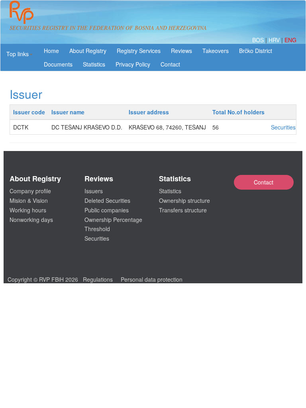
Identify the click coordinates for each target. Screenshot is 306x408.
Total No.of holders (238, 112)
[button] (19, 54)
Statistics (94, 64)
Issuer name (67, 112)
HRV (275, 40)
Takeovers (215, 51)
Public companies (106, 210)
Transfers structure (183, 210)
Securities (283, 127)
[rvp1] (21, 11)
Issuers (93, 191)
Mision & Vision (29, 200)
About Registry (87, 51)
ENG (290, 40)
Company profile (30, 191)
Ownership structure (184, 200)
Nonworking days (31, 220)
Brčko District (255, 51)
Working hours (28, 210)
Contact (263, 182)
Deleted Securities (107, 200)
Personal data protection (151, 279)
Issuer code (29, 112)
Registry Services (139, 51)
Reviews (181, 51)
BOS (258, 40)
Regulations (98, 279)
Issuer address (149, 112)
